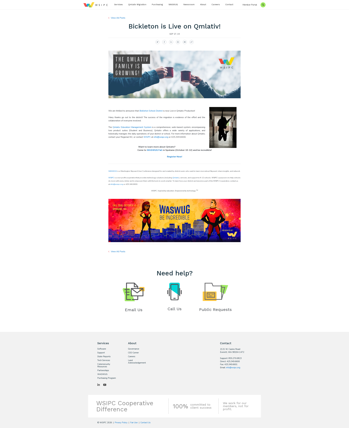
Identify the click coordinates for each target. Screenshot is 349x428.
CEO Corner (133, 352)
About (203, 4)
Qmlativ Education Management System (132, 127)
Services (118, 4)
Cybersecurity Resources (103, 365)
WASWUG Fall (155, 150)
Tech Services (103, 360)
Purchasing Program (106, 378)
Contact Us (145, 422)
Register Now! (174, 156)
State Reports (104, 356)
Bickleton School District (151, 110)
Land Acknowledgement (137, 361)
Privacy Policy (121, 422)
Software (101, 349)
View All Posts (118, 17)
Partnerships (103, 370)
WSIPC (147, 137)
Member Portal (250, 4)
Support (101, 352)
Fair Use (134, 422)
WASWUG (173, 4)
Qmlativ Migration (137, 4)
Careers (216, 4)
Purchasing (157, 4)
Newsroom (189, 4)
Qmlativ (176, 177)
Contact (229, 4)
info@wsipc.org (161, 137)
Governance (133, 349)
